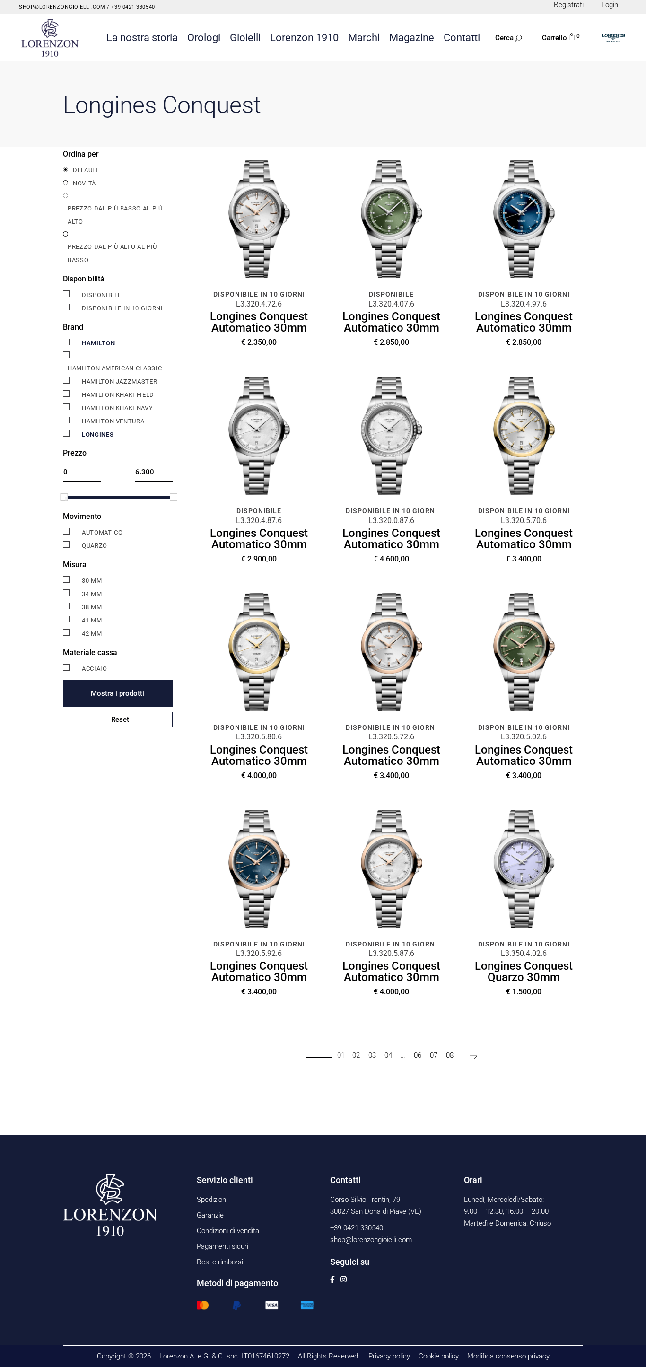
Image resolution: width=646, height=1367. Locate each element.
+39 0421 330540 (132, 7)
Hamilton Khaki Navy (117, 408)
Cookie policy (439, 1356)
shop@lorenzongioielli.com (62, 7)
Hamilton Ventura (113, 421)
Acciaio (94, 668)
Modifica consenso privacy (508, 1356)
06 (417, 1055)
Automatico (102, 532)
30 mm (92, 580)
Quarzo (94, 545)
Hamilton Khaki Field (118, 394)
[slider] (64, 497)
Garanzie (210, 1215)
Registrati (569, 4)
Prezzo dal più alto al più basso (112, 253)
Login (610, 4)
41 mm (92, 620)
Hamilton (98, 343)
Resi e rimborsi (220, 1262)
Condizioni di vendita (228, 1231)
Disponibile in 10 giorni (122, 308)
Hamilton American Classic (115, 368)
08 (450, 1055)
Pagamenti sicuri (222, 1246)
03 (372, 1055)
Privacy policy (389, 1356)
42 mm (92, 633)
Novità (84, 183)
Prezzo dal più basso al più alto (115, 215)
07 (433, 1055)
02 (356, 1055)
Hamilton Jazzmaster (119, 381)
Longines (97, 434)
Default (86, 170)
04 (388, 1055)
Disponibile (102, 294)
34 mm (92, 593)
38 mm (92, 607)
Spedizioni (212, 1199)
